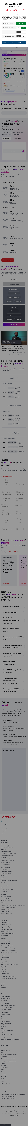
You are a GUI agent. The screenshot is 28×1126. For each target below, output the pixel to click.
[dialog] (14, 23)
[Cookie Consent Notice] (14, 23)
